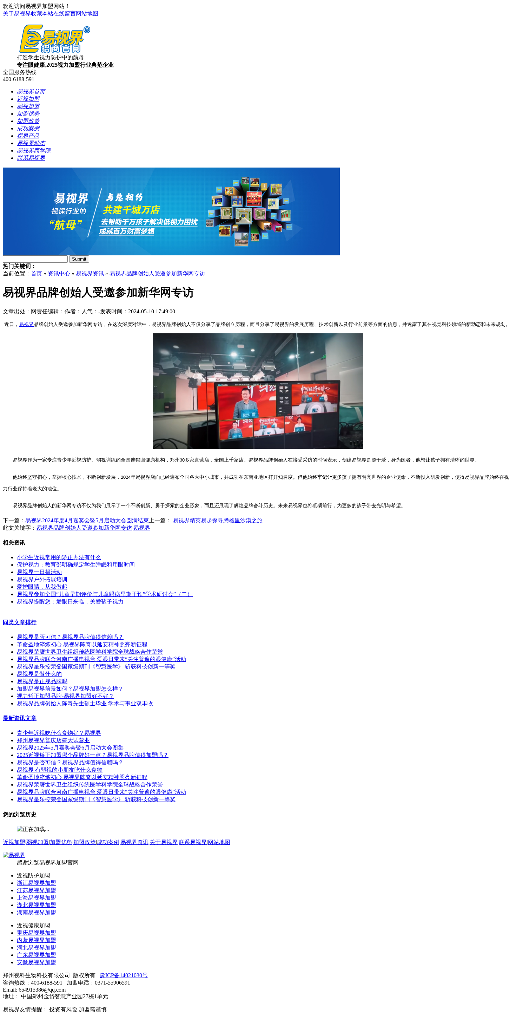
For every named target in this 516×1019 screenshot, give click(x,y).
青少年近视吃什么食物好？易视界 (59, 733)
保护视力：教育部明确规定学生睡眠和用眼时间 (76, 565)
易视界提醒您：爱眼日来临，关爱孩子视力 (70, 602)
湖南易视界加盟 (36, 912)
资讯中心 (59, 273)
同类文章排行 (20, 622)
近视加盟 (14, 842)
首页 (36, 273)
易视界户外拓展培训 (42, 579)
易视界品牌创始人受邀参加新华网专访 (157, 273)
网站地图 (87, 14)
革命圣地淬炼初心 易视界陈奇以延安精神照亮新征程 (82, 644)
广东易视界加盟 (36, 955)
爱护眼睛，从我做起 (42, 587)
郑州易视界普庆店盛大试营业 (53, 740)
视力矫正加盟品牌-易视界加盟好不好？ (65, 696)
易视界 (26, 324)
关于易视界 (17, 14)
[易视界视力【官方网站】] (54, 52)
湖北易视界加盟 (36, 905)
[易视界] (14, 855)
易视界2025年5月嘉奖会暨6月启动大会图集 (70, 748)
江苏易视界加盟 (36, 890)
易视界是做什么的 (39, 674)
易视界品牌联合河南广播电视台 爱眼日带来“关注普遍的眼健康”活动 (101, 659)
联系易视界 (193, 842)
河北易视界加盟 (36, 948)
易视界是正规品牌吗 (42, 681)
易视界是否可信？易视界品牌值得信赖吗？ (70, 637)
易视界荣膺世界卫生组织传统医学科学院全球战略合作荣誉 (90, 652)
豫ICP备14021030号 (124, 975)
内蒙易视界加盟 (36, 940)
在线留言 (64, 14)
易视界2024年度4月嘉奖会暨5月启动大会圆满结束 (87, 520)
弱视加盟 (37, 842)
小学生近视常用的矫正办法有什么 (59, 557)
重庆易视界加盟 (36, 933)
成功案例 (108, 842)
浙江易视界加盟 (36, 883)
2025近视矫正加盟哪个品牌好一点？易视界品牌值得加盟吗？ (92, 755)
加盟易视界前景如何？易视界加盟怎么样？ (70, 689)
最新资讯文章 (20, 718)
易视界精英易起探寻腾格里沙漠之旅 (217, 520)
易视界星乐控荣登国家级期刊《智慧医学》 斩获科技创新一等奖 (96, 666)
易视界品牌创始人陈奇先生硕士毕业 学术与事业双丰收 (85, 703)
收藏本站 (42, 14)
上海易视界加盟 (36, 898)
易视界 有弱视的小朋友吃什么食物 (59, 770)
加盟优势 (61, 842)
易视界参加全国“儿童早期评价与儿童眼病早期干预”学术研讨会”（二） (105, 594)
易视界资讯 (90, 273)
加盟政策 (84, 842)
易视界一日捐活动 (39, 572)
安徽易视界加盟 (36, 962)
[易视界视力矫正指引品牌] (171, 253)
